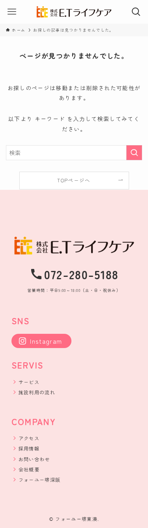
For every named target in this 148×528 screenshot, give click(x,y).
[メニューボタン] (12, 12)
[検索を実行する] (134, 152)
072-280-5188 (81, 274)
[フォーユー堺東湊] (74, 12)
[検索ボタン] (136, 12)
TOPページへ (73, 180)
